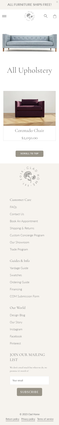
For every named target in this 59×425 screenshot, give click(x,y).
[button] (13, 207)
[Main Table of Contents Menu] (4, 16)
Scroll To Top (29, 153)
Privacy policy (28, 419)
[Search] (46, 16)
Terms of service (45, 419)
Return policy (12, 419)
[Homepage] (29, 16)
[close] (57, 2)
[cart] (55, 16)
